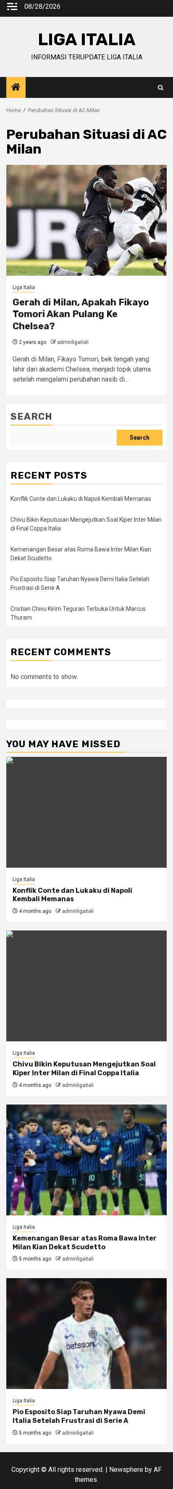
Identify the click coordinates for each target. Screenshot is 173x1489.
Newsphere (126, 1470)
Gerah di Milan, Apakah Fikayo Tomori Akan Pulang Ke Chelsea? (81, 314)
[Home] (16, 88)
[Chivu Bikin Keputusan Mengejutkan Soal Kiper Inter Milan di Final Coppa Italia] (86, 985)
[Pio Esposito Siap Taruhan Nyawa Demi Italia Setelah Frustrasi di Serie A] (86, 1333)
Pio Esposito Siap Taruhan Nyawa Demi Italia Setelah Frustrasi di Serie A (79, 1416)
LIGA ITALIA (87, 39)
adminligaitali (73, 342)
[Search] (160, 87)
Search (31, 416)
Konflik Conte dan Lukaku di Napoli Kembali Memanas (80, 498)
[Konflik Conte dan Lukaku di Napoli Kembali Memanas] (86, 812)
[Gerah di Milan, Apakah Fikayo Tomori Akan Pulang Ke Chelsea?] (86, 220)
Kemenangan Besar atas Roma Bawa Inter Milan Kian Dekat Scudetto (85, 1242)
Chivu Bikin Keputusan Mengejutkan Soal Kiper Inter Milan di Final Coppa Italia (84, 1068)
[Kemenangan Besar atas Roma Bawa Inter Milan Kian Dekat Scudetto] (86, 1160)
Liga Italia (24, 287)
